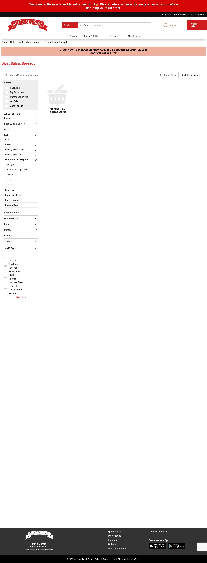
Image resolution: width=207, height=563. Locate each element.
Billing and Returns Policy (129, 559)
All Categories (12, 113)
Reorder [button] (173, 25)
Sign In (167, 15)
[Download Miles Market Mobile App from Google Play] (176, 546)
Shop (4, 42)
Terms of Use (109, 559)
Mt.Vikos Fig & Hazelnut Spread (57, 110)
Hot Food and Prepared (30, 42)
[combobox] (70, 25)
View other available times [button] (104, 52)
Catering (112, 544)
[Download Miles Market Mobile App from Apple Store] (157, 546)
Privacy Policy (94, 559)
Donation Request (117, 548)
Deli (12, 42)
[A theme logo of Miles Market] (27, 25)
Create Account (180, 15)
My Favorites (196, 15)
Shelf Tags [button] (10, 248)
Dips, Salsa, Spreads (57, 42)
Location (113, 540)
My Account (114, 535)
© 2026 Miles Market (75, 559)
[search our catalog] (81, 25)
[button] (35, 118)
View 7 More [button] (21, 297)
